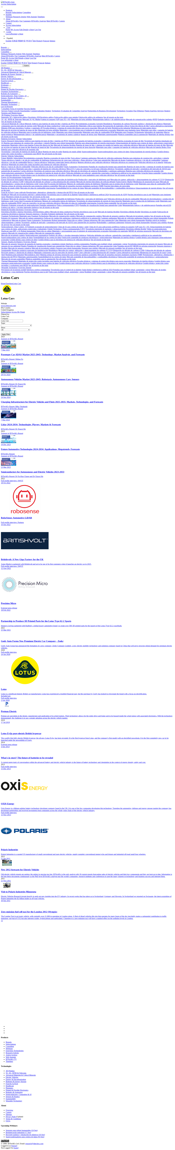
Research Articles (19, 17)
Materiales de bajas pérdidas (81, 119)
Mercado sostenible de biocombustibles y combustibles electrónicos (110, 188)
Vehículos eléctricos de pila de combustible (47, 167)
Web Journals (32, 17)
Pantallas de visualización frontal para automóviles (107, 167)
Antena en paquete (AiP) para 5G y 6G (55, 119)
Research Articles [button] (15, 54)
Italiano (52, 41)
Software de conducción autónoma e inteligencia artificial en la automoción (72, 218)
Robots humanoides (59, 220)
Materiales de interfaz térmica (159, 134)
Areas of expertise (16, 109)
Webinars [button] (4, 54)
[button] (9, 10)
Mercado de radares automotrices (31, 218)
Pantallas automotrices (48, 205)
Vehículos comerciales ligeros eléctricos (62, 162)
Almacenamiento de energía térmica (143, 152)
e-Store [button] (26, 58)
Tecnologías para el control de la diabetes (62, 195)
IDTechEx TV (11, 1059)
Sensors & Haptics (13, 1097)
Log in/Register (11, 34)
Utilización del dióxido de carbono (37, 182)
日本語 (15, 41)
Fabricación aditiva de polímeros (91, 117)
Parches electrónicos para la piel (140, 195)
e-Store (31, 30)
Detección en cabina (74, 220)
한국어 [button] (24, 63)
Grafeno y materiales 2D (33, 128)
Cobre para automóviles (69, 126)
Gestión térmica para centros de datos (24, 240)
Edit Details (23, 30)
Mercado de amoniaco (33, 180)
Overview (9, 1110)
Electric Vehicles (7, 76)
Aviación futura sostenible (151, 173)
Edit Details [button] (19, 58)
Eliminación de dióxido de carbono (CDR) (129, 250)
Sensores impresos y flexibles (37, 214)
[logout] (14, 1146)
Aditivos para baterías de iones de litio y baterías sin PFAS (53, 124)
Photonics (4, 87)
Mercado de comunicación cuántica (139, 119)
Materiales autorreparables (108, 134)
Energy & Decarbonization (11, 79)
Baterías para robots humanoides (62, 143)
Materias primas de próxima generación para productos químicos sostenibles (29, 186)
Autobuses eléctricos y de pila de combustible (143, 160)
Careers (62, 21)
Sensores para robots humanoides (137, 222)
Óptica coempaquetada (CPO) (68, 205)
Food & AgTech (7, 81)
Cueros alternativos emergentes (161, 126)
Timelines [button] (36, 54)
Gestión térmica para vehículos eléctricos (74, 263)
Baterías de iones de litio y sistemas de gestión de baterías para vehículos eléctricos (107, 145)
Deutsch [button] (34, 63)
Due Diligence (138, 111)
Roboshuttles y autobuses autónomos (111, 171)
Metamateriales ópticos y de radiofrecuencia (108, 119)
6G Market (36, 119)
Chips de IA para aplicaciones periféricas (104, 227)
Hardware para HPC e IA (10, 231)
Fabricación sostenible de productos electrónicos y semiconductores (87, 238)
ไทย (34, 41)
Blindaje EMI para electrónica (12, 128)
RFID (155, 119)
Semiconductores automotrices (12, 173)
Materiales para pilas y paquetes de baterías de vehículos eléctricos (121, 147)
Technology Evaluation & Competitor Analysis (69, 111)
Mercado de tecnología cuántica (138, 216)
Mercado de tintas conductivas (48, 126)
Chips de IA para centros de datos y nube (73, 227)
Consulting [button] (5, 52)
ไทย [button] (29, 63)
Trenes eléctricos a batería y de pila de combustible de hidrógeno (25, 160)
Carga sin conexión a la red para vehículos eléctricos (95, 169)
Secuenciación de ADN (118, 195)
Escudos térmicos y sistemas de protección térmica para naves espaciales (70, 128)
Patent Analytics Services (154, 111)
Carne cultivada (20, 192)
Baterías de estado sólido (72, 152)
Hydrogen (5, 85)
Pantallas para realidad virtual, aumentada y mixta (108, 244)
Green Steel (43, 184)
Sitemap (9, 1115)
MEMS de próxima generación (140, 231)
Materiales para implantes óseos (128, 130)
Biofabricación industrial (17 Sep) (18, 1133)
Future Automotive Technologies (76, 167)
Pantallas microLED (163, 205)
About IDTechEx (12, 21)
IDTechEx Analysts (38, 21)
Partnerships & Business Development (102, 111)
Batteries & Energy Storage (11, 74)
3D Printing (5, 68)
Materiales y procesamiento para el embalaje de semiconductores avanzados (88, 130)
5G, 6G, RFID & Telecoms (11, 70)
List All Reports (7, 107)
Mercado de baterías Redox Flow (158, 147)
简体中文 (22, 41)
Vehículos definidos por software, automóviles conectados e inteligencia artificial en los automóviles (103, 173)
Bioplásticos (107, 124)
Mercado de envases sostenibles (13, 259)
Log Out (38, 30)
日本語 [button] (10, 63)
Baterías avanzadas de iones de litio (130, 141)
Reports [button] (4, 47)
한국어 (29, 41)
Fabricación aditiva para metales (66, 117)
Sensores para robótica (158, 222)
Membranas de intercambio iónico (143, 128)
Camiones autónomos (88, 158)
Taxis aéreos (75, 158)
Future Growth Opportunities (19, 111)
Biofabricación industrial (121, 128)
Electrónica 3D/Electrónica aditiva (41, 117)
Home (3, 284)
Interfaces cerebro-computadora (78, 244)
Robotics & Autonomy (9, 94)
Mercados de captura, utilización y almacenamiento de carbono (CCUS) (137, 180)
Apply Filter (6, 334)
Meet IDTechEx (52, 21)
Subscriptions (17, 12)
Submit (26, 66)
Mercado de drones (118, 160)
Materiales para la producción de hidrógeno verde (37, 132)
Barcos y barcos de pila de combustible (15, 167)
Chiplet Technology (54, 229)
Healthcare (5, 83)
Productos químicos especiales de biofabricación (60, 180)
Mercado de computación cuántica (89, 216)
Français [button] (41, 63)
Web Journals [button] (27, 54)
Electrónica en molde (149, 212)
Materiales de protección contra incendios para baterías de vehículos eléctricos (38, 165)
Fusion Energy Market (124, 182)
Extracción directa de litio (139, 126)
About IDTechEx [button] (7, 56)
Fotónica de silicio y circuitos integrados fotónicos (20, 207)
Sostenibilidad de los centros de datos (70, 188)
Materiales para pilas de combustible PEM (98, 132)
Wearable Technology (9, 104)
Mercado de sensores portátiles (110, 248)
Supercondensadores (89, 152)
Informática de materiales (154, 132)
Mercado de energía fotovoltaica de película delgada (95, 182)
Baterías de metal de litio (40, 147)
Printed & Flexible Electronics (12, 89)
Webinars (9, 17)
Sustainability (6, 100)
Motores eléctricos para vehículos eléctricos (94, 162)
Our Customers (25, 21)
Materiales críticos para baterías (90, 126)
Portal (8, 30)
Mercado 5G (27, 119)
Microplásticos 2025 (32, 255)
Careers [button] (57, 56)
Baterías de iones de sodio (52, 152)
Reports (9, 12)
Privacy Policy (11, 1117)
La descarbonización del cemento (63, 182)
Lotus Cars (17, 284)
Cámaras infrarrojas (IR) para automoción (98, 220)
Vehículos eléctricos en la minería (150, 162)
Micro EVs (70, 169)
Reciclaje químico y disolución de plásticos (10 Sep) (25, 1135)
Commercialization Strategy (40, 111)
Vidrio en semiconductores (157, 229)
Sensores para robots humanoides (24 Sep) (22, 1130)
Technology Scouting (125, 111)
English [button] (4, 63)
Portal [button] (3, 58)
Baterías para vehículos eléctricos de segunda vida (20, 149)
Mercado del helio (104, 128)
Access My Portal (18, 312)
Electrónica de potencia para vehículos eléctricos (52, 171)
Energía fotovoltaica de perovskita (117, 186)
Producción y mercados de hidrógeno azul (94, 180)
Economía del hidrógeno (57, 184)
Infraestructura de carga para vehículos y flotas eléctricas (71, 160)
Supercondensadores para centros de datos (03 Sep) (25, 1137)
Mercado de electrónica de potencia (84, 171)
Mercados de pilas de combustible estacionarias (38, 188)
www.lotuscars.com (8, 306)
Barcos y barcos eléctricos (37, 162)
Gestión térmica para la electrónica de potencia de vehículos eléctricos (46, 175)
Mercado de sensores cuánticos (114, 216)
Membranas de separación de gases (146, 182)
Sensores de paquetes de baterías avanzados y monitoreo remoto (93, 141)
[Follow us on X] (90, 976)
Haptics (24, 246)
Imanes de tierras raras (89, 134)
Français (46, 41)
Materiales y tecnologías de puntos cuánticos (63, 134)
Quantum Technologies (9, 92)
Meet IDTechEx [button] (48, 56)
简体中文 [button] (17, 63)
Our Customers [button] (20, 56)
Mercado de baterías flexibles (65, 145)
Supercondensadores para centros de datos (113, 152)
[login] (15, 1148)
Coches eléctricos (26, 171)
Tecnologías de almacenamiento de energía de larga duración (72, 147)
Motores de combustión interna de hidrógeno (84, 184)
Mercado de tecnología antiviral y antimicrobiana (28, 195)
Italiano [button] (47, 63)
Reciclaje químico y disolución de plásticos (146, 124)
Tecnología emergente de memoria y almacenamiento (105, 229)
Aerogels (99, 124)
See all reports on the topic (113, 117)
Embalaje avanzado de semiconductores (24, 205)
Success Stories (29, 109)
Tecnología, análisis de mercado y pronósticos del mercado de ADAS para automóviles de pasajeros (58, 222)
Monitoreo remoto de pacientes (17, 197)
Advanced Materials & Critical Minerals (16, 72)
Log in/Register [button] (7, 60)
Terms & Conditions (13, 1119)
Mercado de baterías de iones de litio (152, 145)
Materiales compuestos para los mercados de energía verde (56, 253)
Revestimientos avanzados (86, 124)
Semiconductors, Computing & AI (18, 1094)
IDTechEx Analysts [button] (33, 56)
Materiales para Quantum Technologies (129, 132)
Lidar (120, 205)
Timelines (41, 17)
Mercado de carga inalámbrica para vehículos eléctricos (93, 175)
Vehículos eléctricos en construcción (124, 162)
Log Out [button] (33, 58)
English (8, 41)
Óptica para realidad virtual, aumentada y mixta (66, 272)
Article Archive (11, 1055)
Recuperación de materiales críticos (116, 126)
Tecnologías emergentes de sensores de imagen (145, 244)
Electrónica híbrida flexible (130, 212)
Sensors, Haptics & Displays (11, 98)
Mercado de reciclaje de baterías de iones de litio (19, 130)
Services (4, 111)
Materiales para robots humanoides (69, 132)
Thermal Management (9, 102)
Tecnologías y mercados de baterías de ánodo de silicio (21, 152)
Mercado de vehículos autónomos (109, 158)
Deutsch (39, 41)
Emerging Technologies (15, 1051)
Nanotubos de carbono (121, 124)
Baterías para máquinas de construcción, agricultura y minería (27, 143)
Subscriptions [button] (6, 50)
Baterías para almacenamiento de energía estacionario (95, 143)
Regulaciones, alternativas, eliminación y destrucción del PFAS (50, 192)
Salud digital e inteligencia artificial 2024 (93, 195)
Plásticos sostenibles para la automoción (133, 134)
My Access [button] (10, 58)
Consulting (27, 12)
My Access (15, 30)
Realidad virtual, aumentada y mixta (98, 272)
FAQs (8, 1121)
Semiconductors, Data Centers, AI (14, 96)
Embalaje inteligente (165, 119)
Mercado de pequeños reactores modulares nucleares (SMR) (81, 186)
